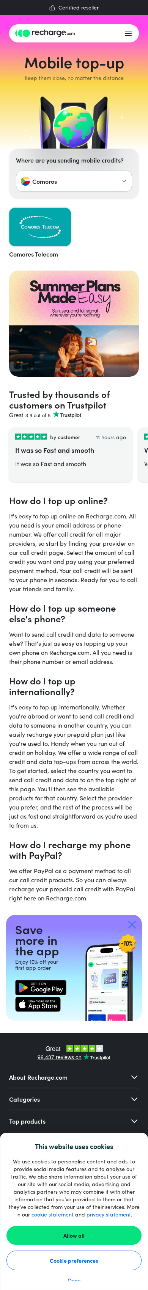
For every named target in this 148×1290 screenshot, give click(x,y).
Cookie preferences (74, 1260)
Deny (74, 1280)
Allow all (74, 1235)
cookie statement (52, 1214)
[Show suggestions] (124, 181)
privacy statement (109, 1214)
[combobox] (74, 181)
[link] (40, 987)
